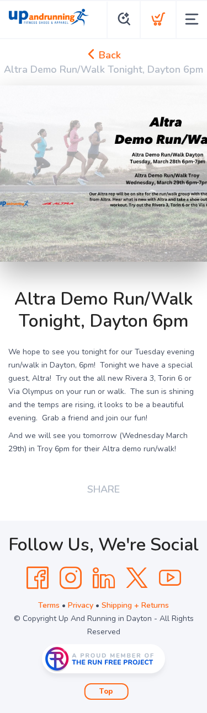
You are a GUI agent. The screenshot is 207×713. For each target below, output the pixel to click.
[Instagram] (70, 578)
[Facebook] (37, 578)
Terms (49, 605)
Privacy (80, 605)
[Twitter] (136, 578)
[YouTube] (170, 578)
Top (106, 691)
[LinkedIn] (103, 578)
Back (108, 55)
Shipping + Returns (135, 605)
